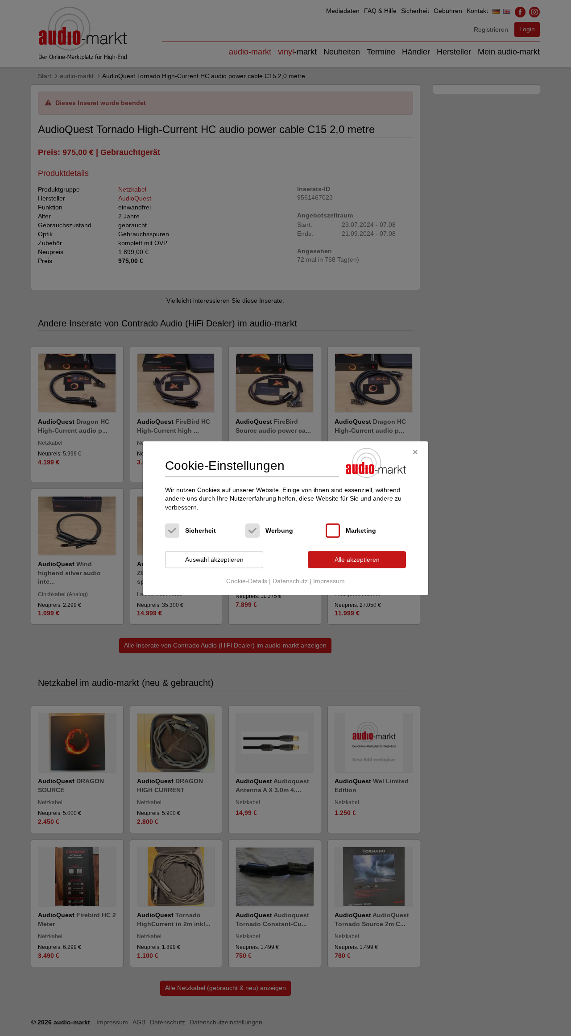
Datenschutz (290, 581)
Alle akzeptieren (357, 559)
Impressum (329, 581)
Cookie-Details (246, 581)
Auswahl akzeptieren (214, 559)
